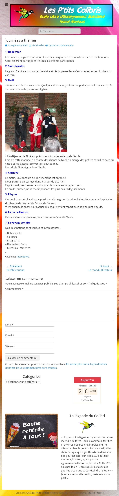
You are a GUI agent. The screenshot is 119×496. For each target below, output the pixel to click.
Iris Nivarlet (38, 45)
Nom (9, 324)
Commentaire (14, 289)
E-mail (9, 335)
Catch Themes (96, 492)
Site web (10, 346)
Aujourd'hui (87, 380)
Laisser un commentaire (61, 45)
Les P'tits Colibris (40, 492)
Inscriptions (23, 256)
